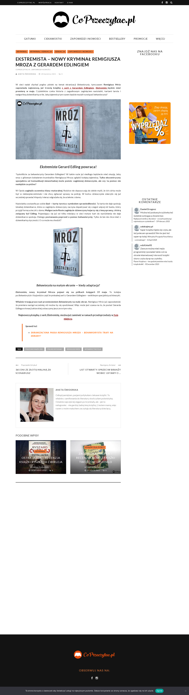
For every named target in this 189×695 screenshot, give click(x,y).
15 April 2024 (152, 240)
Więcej (160, 38)
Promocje (141, 38)
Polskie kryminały (54, 349)
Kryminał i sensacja (41, 51)
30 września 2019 (39, 470)
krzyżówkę (164, 212)
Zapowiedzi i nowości (85, 38)
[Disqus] (68, 522)
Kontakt (59, 2)
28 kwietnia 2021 (48, 74)
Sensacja (60, 51)
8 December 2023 (152, 264)
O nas (70, 2)
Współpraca (45, 2)
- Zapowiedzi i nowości (41, 69)
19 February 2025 (163, 221)
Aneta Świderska (27, 74)
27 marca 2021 (93, 470)
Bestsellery (117, 38)
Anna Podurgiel (41, 467)
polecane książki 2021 (34, 349)
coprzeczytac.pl (26, 2)
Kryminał (22, 51)
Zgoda (159, 691)
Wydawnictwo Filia (93, 349)
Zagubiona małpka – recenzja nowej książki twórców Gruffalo (95, 458)
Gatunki (30, 38)
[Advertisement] (149, 170)
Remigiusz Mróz (73, 349)
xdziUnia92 (146, 245)
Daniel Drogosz (148, 209)
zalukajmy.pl (146, 226)
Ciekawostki (53, 38)
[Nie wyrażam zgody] (185, 690)
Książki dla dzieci (95, 447)
